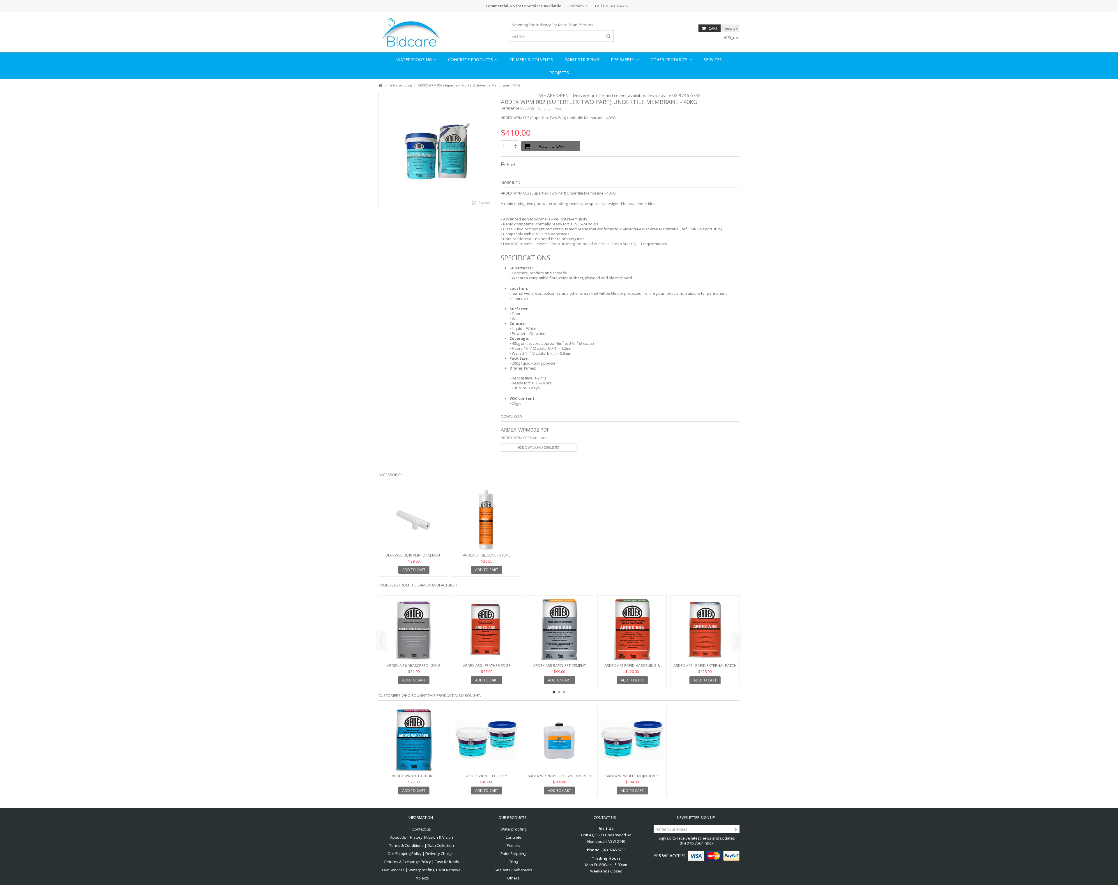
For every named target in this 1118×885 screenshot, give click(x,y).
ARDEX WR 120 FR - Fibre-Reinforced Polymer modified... (414, 778)
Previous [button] (381, 641)
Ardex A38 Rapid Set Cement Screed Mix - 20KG (559, 668)
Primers (513, 845)
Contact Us (578, 5)
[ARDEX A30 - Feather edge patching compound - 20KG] (486, 630)
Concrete (513, 837)
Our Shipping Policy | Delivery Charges (422, 853)
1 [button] (554, 692)
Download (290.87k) (540, 447)
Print (510, 164)
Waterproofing (513, 829)
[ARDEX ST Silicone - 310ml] (486, 519)
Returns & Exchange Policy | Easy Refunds (421, 861)
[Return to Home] (380, 85)
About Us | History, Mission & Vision (421, 837)
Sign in (733, 37)
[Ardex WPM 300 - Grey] (486, 740)
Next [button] (736, 641)
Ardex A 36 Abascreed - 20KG (414, 665)
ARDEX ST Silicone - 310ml (486, 555)
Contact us (421, 829)
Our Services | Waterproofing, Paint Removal (421, 870)
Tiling (513, 861)
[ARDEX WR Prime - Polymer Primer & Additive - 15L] (559, 740)
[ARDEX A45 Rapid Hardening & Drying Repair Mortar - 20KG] (632, 630)
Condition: (545, 108)
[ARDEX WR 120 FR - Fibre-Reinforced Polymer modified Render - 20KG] (413, 740)
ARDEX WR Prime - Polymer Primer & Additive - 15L (559, 778)
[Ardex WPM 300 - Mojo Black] (632, 740)
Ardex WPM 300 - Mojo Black (632, 775)
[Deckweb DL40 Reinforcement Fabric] (413, 519)
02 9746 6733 (686, 95)
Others (513, 878)
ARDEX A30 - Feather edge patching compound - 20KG (486, 668)
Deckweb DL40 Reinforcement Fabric (413, 557)
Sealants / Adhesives (513, 870)
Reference (510, 108)
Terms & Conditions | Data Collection (421, 845)
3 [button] (564, 692)
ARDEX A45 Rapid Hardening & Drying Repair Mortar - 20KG (632, 668)
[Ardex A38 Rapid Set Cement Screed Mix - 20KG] (559, 630)
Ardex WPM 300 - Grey (486, 775)
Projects (422, 878)
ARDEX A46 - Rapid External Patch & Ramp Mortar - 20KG (705, 668)
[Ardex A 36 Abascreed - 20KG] (413, 630)
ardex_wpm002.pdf (525, 429)
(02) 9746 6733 (620, 5)
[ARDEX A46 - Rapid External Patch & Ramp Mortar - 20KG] (705, 630)
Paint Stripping (513, 853)
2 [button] (559, 692)
